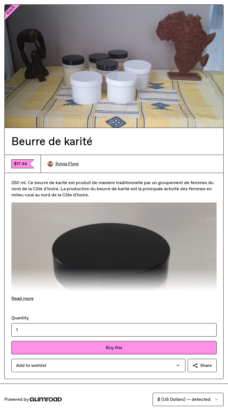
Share (206, 365)
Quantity (20, 317)
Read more (22, 298)
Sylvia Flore (67, 163)
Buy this (114, 347)
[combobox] (98, 365)
